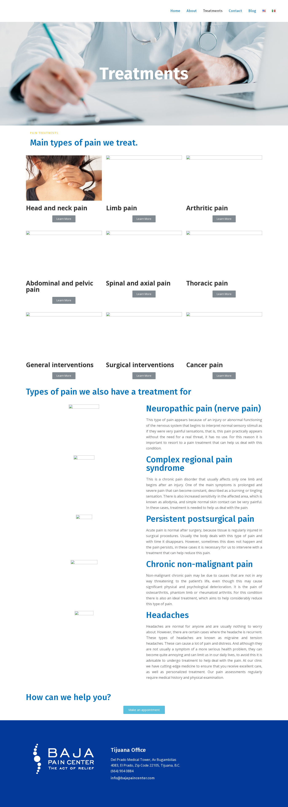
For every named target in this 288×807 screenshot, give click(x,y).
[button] (63, 218)
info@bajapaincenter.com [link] (133, 778)
